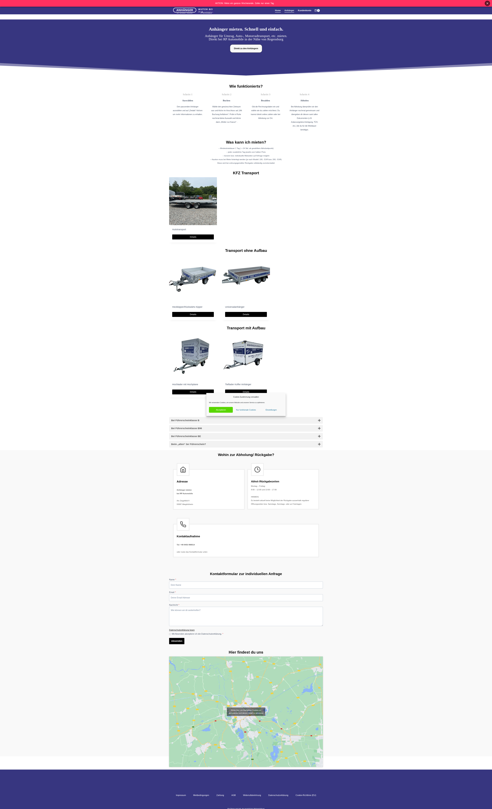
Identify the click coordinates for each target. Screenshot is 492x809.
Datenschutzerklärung (278, 795)
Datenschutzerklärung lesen (182, 630)
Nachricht (174, 605)
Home (278, 10)
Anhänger (289, 10)
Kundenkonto (304, 10)
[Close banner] (487, 3)
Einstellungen (271, 410)
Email (172, 592)
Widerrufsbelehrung (252, 795)
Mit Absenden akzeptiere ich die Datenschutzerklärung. (197, 634)
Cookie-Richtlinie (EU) (306, 795)
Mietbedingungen (201, 795)
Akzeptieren (221, 410)
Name (172, 580)
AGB (233, 795)
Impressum (181, 795)
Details (193, 237)
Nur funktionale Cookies (246, 410)
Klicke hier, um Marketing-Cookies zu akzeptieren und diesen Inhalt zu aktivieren (246, 711)
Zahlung (220, 795)
